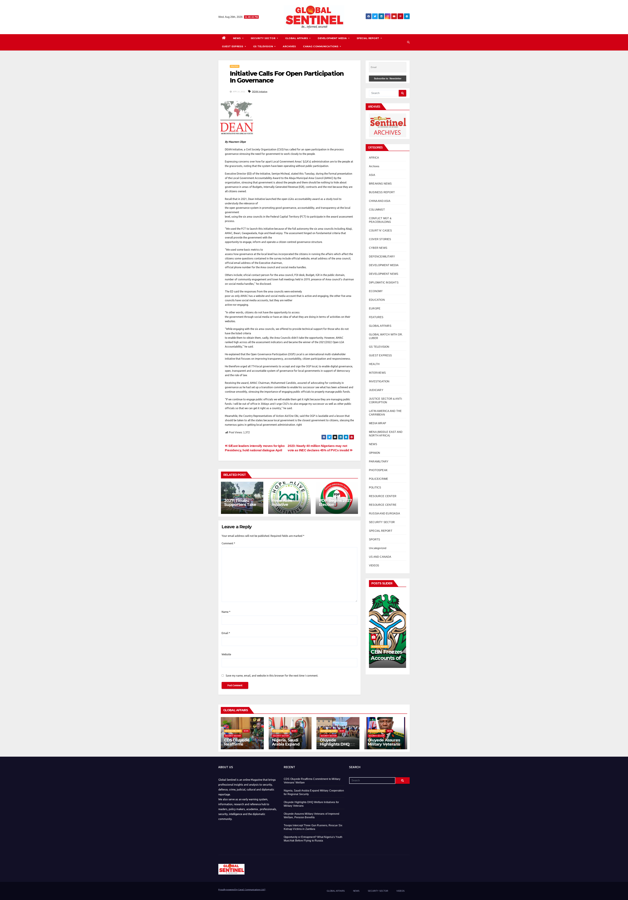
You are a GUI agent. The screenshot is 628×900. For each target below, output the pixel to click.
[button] (408, 42)
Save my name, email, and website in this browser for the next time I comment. (272, 675)
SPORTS (374, 539)
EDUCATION (377, 299)
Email (226, 633)
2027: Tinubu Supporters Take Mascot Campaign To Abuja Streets (241, 506)
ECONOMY (376, 291)
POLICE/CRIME (378, 478)
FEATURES (376, 317)
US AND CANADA (380, 556)
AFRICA (374, 157)
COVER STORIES (380, 239)
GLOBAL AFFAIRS (297, 38)
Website (226, 654)
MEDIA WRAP (377, 423)
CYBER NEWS (378, 247)
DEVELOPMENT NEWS (383, 273)
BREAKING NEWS (380, 183)
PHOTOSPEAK (378, 470)
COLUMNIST (377, 209)
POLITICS (234, 66)
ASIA (372, 175)
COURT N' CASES (380, 230)
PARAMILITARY (378, 461)
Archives (374, 166)
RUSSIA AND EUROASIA (384, 513)
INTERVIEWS (377, 372)
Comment (228, 543)
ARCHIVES (289, 46)
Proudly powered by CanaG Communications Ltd (241, 889)
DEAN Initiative (259, 91)
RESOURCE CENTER (382, 496)
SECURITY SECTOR (263, 38)
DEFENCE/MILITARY (382, 256)
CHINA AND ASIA (379, 201)
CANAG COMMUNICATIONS (321, 46)
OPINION (374, 452)
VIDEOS (374, 565)
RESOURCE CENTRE (382, 504)
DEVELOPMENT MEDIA (333, 38)
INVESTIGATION (379, 381)
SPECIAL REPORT (368, 38)
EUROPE (374, 308)
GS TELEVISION (263, 46)
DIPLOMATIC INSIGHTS (384, 282)
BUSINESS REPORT (382, 192)
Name (226, 611)
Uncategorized (377, 548)
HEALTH (374, 364)
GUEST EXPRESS (233, 46)
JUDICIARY (376, 390)
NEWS (237, 38)
